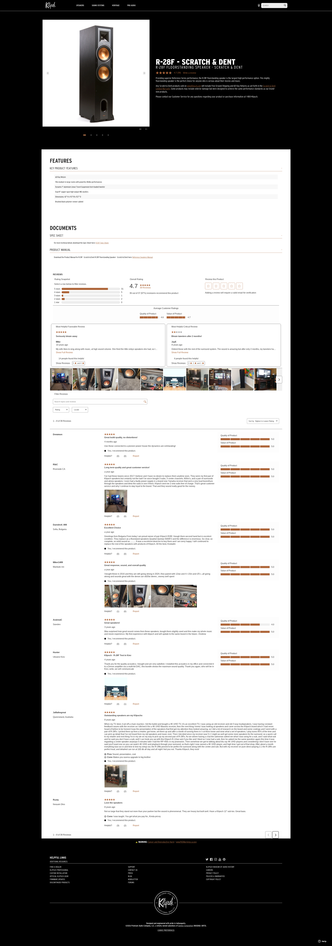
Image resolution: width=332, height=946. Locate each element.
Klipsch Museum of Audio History (220, 867)
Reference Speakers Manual (142, 257)
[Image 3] (97, 135)
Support (131, 867)
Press (130, 873)
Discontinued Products (60, 882)
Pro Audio (131, 5)
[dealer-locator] (259, 5)
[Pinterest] (224, 859)
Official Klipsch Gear (59, 876)
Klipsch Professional (59, 870)
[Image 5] (108, 135)
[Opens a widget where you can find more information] (322, 941)
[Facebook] (211, 859)
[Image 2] (91, 135)
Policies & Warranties (215, 876)
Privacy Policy (212, 873)
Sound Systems (98, 5)
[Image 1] (84, 135)
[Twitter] (207, 859)
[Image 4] (102, 135)
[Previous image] (47, 73)
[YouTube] (220, 859)
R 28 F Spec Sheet (102, 243)
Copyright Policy (213, 879)
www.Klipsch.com (194, 85)
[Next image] (144, 73)
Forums (131, 882)
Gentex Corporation (185, 925)
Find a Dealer (55, 867)
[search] (285, 5)
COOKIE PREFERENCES (166, 930)
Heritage (115, 5)
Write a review (189, 73)
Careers (209, 870)
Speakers (80, 5)
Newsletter (133, 879)
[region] (96, 73)
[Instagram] (215, 859)
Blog (130, 876)
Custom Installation (58, 873)
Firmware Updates (57, 879)
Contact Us (132, 870)
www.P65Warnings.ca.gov (186, 842)
